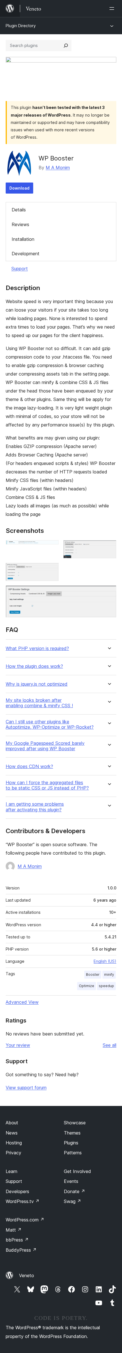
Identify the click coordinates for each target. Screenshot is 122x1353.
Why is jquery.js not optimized (37, 684)
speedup (106, 986)
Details (19, 210)
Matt (14, 1230)
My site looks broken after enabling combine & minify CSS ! (39, 703)
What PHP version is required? (37, 648)
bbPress (17, 1240)
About (12, 1122)
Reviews (20, 224)
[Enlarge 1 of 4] (51, 548)
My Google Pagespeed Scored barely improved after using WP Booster (45, 746)
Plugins (71, 1143)
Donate (74, 1191)
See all (109, 1045)
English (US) (105, 961)
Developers (17, 1191)
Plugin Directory (21, 25)
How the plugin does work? (34, 666)
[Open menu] (113, 8)
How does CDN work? (29, 766)
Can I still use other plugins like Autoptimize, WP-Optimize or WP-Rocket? (50, 724)
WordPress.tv (22, 1201)
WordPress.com (25, 1220)
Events (71, 1181)
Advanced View (22, 1002)
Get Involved (77, 1171)
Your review (18, 1045)
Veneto (26, 1275)
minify (109, 974)
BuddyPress (21, 1250)
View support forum (26, 1087)
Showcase (75, 1122)
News (12, 1133)
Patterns (73, 1152)
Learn (11, 1171)
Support (19, 268)
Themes (72, 1133)
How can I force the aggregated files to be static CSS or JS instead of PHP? (47, 785)
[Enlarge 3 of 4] (51, 570)
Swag (72, 1201)
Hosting (14, 1143)
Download (19, 188)
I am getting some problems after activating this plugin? (35, 806)
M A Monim (58, 167)
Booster (93, 974)
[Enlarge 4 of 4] (109, 593)
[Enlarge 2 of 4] (109, 548)
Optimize (86, 986)
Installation (23, 239)
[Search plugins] (65, 45)
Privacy (13, 1152)
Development (25, 253)
